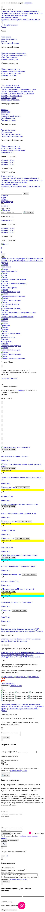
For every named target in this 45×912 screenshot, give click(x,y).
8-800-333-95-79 (7, 152)
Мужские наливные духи (11, 73)
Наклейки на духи (8, 118)
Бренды (19, 20)
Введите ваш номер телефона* (13, 870)
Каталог (13, 20)
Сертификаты (6, 15)
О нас (29, 20)
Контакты (36, 20)
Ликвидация (6, 37)
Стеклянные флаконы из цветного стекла (17, 91)
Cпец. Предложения (9, 39)
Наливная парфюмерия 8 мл (12, 136)
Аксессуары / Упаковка (34, 631)
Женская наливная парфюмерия (13, 53)
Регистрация (13, 25)
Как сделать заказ (8, 11)
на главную (19, 390)
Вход (6, 25)
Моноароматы (6, 132)
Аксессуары (5, 112)
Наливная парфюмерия (10, 43)
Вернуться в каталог (9, 378)
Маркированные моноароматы (13, 71)
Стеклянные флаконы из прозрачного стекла (18, 89)
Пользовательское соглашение (21, 706)
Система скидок (27, 13)
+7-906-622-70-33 (7, 160)
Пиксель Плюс (16, 686)
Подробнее (28, 3)
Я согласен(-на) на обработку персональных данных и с (19, 770)
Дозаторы (5, 114)
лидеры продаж (7, 202)
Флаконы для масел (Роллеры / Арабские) (17, 94)
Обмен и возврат (13, 13)
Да (7, 856)
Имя (3, 868)
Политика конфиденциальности (14, 16)
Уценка (4, 41)
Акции (3, 27)
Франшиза (5, 20)
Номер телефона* (8, 752)
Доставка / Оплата (24, 639)
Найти (26, 193)
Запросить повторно (9, 910)
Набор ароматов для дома (11, 134)
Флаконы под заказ (8, 98)
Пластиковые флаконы (10, 85)
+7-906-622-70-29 (7, 162)
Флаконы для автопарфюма (11, 96)
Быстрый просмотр (8, 449)
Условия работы (7, 176)
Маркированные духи (9, 59)
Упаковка (4, 110)
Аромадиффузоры (8, 130)
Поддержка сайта (8, 684)
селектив (4, 200)
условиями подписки (18, 771)
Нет (3, 856)
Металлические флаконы (11, 87)
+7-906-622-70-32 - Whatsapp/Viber (26, 657)
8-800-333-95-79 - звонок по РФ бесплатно (18, 653)
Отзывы (15, 15)
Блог (25, 20)
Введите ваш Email (8, 875)
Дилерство (38, 13)
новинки (4, 195)
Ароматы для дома (8, 120)
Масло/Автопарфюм (9, 57)
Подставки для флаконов (11, 116)
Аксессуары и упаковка (10, 100)
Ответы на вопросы (23, 11)
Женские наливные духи (10, 69)
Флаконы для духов (8, 75)
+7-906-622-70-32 (7, 164)
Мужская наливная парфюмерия (13, 55)
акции (3, 198)
